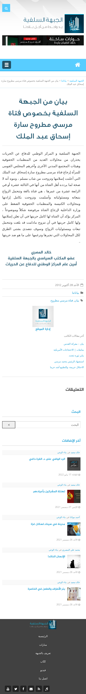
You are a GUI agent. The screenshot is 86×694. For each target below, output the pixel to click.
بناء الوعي (62, 452)
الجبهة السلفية (76, 80)
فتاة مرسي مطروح (61, 300)
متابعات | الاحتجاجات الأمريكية (69, 349)
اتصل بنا (43, 678)
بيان (76, 300)
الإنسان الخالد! (56, 556)
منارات (43, 645)
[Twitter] (16, 689)
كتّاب (43, 661)
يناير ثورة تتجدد (76, 355)
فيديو (43, 670)
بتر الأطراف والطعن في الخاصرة (46, 589)
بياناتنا (75, 293)
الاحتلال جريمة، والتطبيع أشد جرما (67, 367)
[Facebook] (23, 689)
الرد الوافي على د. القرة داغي (47, 459)
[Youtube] (8, 689)
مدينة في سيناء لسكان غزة (48, 524)
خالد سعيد (75, 452)
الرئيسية (43, 636)
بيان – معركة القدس (74, 343)
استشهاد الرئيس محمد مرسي (69, 361)
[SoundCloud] (47, 689)
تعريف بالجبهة (43, 653)
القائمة (6, 65)
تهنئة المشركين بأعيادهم (49, 491)
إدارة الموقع (43, 329)
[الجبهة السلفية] (53, 23)
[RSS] (39, 689)
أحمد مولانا (74, 517)
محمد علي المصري (71, 549)
